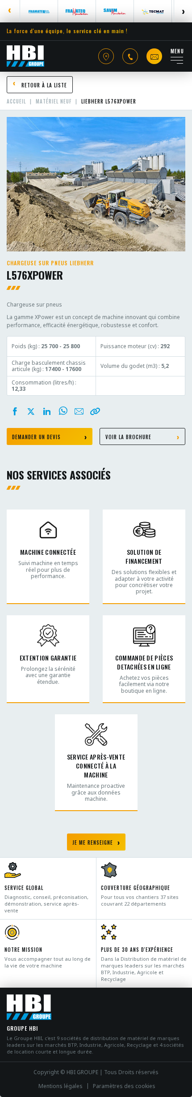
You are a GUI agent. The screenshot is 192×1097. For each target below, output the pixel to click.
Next (183, 11)
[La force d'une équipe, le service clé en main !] (25, 56)
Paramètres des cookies (124, 1086)
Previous (10, 11)
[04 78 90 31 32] (130, 56)
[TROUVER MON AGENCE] (106, 56)
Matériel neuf (53, 101)
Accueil (16, 101)
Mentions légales (60, 1086)
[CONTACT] (154, 56)
